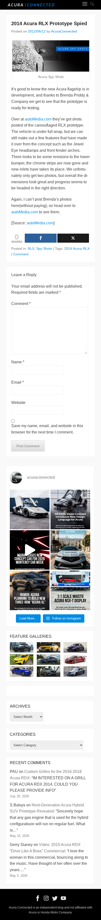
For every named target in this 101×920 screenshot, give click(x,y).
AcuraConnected (64, 31)
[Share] (41, 238)
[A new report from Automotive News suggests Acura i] (30, 590)
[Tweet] (73, 238)
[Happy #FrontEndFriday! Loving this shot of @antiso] (70, 550)
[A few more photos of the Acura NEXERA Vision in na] (30, 509)
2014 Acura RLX (76, 248)
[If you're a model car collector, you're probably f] (70, 590)
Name (17, 362)
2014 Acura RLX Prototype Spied (49, 23)
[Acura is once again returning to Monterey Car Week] (30, 550)
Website (18, 402)
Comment (20, 254)
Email (17, 382)
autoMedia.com (38, 119)
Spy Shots (44, 248)
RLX (31, 248)
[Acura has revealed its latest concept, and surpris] (70, 509)
